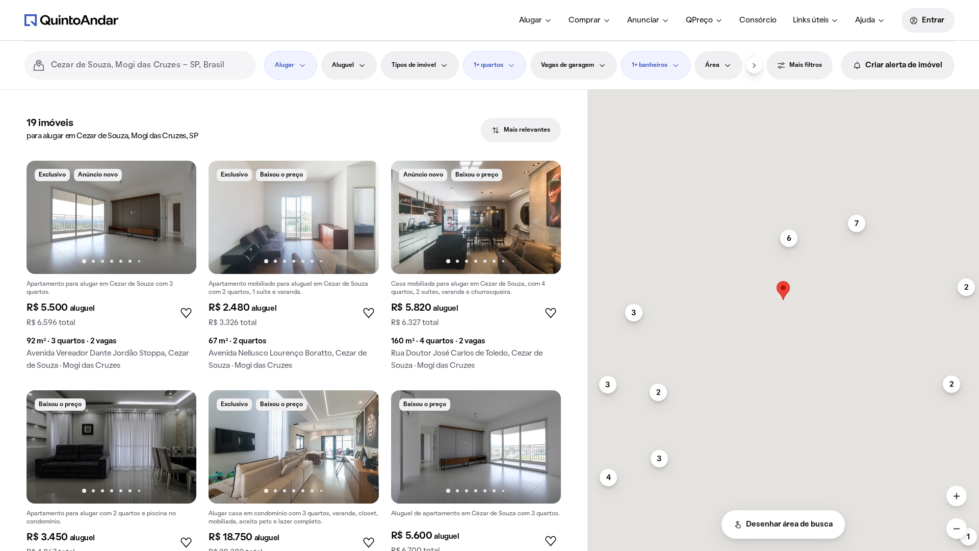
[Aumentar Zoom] (956, 496)
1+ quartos (488, 65)
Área (712, 65)
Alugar (530, 20)
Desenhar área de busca (789, 524)
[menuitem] (535, 20)
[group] (111, 269)
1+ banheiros (649, 65)
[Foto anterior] (45, 217)
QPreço (699, 20)
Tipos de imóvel (414, 65)
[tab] (521, 130)
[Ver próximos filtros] (754, 65)
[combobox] (149, 65)
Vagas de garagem (567, 65)
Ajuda (865, 20)
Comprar (585, 20)
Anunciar (643, 20)
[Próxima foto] (178, 217)
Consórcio (758, 20)
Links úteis (811, 20)
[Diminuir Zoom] (956, 528)
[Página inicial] (71, 19)
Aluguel (343, 65)
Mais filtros (805, 65)
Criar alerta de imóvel (903, 65)
